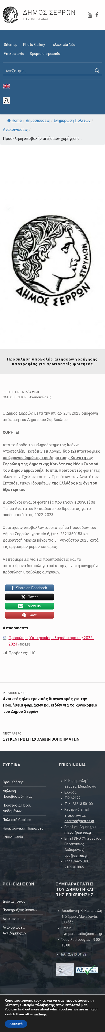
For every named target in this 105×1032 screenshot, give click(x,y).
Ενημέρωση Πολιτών (72, 120)
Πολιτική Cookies (17, 820)
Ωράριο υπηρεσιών (45, 54)
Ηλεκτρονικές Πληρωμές (23, 828)
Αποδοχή (16, 1024)
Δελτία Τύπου (14, 901)
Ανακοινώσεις (15, 129)
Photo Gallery (34, 45)
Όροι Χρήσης (13, 782)
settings (40, 1014)
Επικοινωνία (14, 54)
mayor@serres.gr (78, 833)
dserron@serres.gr (79, 821)
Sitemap (10, 45)
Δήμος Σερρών (49, 12)
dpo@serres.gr (76, 856)
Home (16, 120)
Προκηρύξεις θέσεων (20, 910)
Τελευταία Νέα (63, 45)
